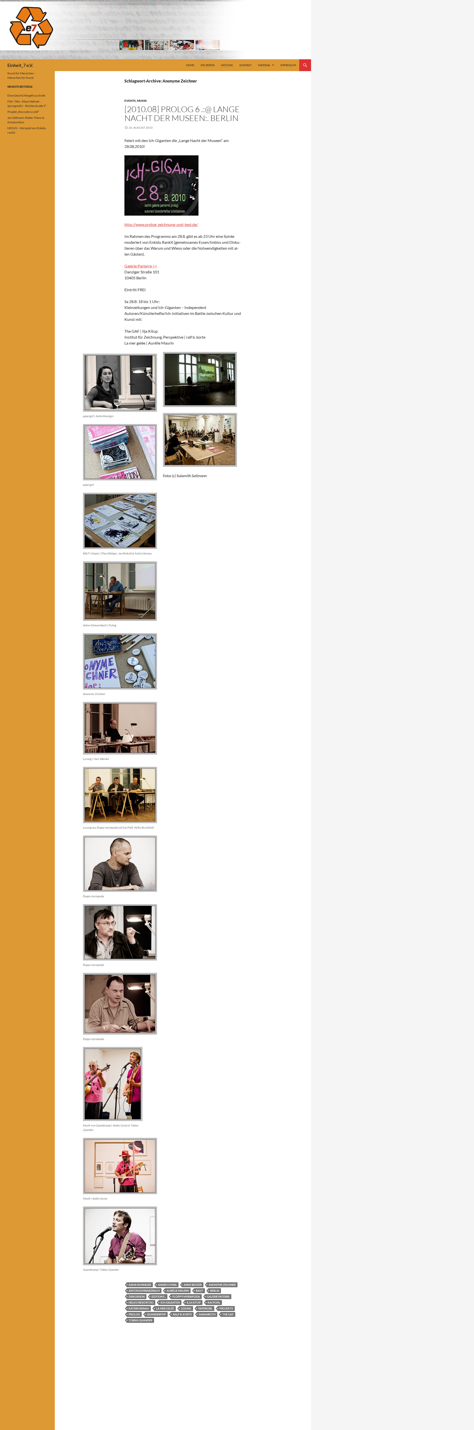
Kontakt (245, 65)
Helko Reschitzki (141, 1302)
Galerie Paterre (218, 1296)
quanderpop (156, 1314)
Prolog (134, 1314)
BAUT (199, 1290)
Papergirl (205, 1308)
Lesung (186, 1308)
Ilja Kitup (194, 1302)
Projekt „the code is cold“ (23, 112)
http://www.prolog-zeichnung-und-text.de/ (161, 224)
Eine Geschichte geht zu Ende (26, 95)
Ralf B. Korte (182, 1314)
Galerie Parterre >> (140, 266)
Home (190, 65)
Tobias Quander (140, 1320)
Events (130, 100)
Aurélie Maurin (178, 1290)
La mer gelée (165, 1308)
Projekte (226, 1308)
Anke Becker (193, 1284)
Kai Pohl (214, 1302)
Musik (142, 100)
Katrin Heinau (139, 1308)
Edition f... (159, 1296)
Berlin (214, 1290)
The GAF (228, 1314)
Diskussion (137, 1296)
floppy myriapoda (186, 1296)
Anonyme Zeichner (222, 1284)
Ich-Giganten (170, 1302)
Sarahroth (207, 1314)
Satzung (227, 65)
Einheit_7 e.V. (20, 65)
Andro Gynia (167, 1284)
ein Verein (208, 65)
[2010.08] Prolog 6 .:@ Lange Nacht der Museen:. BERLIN (182, 113)
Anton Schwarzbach (144, 1290)
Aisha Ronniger (140, 1284)
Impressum (288, 65)
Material (264, 65)
